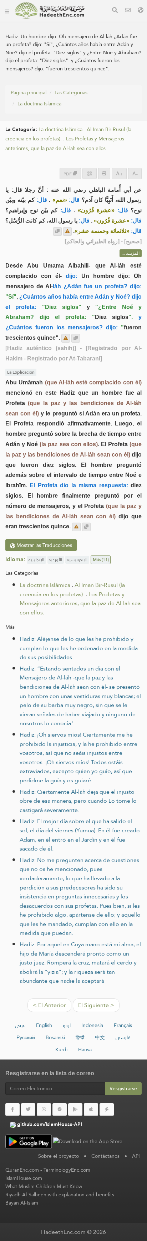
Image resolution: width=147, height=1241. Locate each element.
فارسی (123, 1037)
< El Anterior (49, 1005)
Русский (25, 1037)
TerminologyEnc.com (67, 1170)
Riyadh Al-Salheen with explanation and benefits (59, 1194)
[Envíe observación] (67, 231)
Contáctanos (105, 1156)
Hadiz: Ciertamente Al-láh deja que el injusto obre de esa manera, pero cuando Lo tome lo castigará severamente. (78, 801)
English (44, 1025)
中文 (100, 1037)
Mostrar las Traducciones (43, 545)
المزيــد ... (131, 253)
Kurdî (61, 1049)
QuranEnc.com (22, 1170)
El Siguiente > (96, 1005)
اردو (67, 1025)
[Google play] (75, 1109)
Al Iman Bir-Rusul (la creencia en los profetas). (72, 589)
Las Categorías (71, 92)
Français (123, 1025)
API (136, 1156)
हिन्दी (80, 1037)
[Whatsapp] (44, 1109)
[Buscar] (114, 11)
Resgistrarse (123, 1088)
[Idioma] (140, 11)
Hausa (85, 1049)
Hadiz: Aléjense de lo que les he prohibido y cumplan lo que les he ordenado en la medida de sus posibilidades (79, 648)
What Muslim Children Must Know (43, 1186)
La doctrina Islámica (39, 103)
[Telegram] (59, 1109)
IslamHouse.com (23, 1178)
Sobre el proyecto (58, 1156)
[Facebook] (12, 1109)
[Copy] (57, 231)
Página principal (28, 92)
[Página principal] (7, 10)
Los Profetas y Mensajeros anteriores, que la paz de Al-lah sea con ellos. (64, 143)
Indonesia (92, 1025)
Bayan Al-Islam (21, 1202)
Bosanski (55, 1037)
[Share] (89, 173)
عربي (20, 1025)
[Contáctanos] (127, 11)
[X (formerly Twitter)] (28, 1109)
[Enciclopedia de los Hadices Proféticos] (49, 10)
